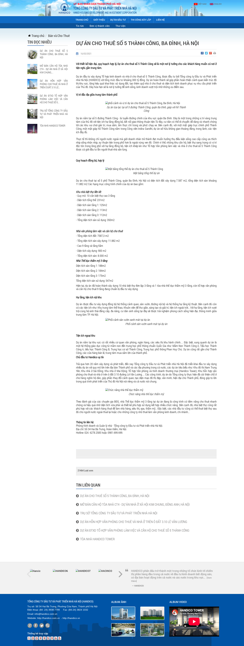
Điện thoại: (33, 609)
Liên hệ (160, 19)
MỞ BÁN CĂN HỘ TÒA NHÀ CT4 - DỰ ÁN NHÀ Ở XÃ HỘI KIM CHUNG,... (54, 69)
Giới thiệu (99, 19)
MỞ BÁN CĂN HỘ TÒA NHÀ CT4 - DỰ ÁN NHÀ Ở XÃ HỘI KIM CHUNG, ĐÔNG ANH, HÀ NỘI (134, 504)
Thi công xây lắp (141, 19)
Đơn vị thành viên (100, 25)
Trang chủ (82, 19)
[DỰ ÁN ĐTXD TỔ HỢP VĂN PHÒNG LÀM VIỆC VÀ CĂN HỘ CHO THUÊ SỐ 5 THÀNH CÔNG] (32, 98)
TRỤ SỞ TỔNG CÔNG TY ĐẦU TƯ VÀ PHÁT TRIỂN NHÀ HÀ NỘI (54, 114)
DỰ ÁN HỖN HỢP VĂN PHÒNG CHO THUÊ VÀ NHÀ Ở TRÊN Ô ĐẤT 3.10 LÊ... (54, 84)
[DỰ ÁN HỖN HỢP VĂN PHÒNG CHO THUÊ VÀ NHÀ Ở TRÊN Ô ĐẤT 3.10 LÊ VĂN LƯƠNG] (32, 83)
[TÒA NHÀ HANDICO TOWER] (32, 128)
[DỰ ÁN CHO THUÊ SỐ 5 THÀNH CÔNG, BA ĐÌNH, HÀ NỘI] (32, 53)
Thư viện (120, 25)
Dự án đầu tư (118, 19)
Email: (30, 614)
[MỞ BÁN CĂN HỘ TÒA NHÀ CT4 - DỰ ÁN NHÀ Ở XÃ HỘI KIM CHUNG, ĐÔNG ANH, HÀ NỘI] (32, 68)
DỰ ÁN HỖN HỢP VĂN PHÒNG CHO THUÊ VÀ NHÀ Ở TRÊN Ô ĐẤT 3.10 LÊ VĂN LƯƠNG (133, 521)
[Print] (215, 53)
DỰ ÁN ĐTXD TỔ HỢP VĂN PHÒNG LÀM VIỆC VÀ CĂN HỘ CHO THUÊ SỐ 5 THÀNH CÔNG (134, 530)
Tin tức (80, 25)
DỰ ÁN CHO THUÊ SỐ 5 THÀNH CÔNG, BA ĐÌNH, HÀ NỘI (54, 54)
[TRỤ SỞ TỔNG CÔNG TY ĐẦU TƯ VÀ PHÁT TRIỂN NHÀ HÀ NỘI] (32, 113)
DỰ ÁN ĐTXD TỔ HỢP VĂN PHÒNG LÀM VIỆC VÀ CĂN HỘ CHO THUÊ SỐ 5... (54, 99)
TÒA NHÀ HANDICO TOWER (52, 125)
